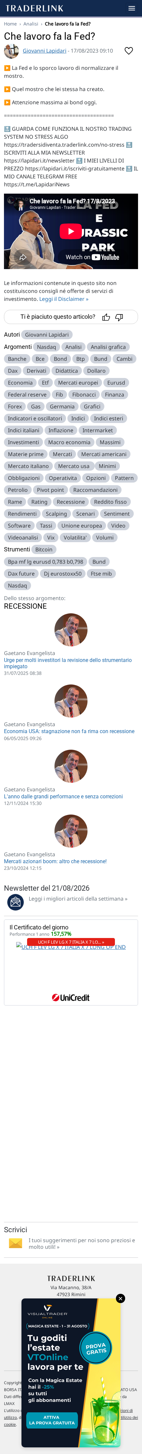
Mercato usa (74, 466)
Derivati (36, 370)
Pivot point (50, 489)
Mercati (62, 454)
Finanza (114, 394)
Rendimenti (22, 513)
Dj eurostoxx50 (63, 573)
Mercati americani (103, 454)
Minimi (107, 466)
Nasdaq (46, 347)
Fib (59, 394)
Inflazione (61, 430)
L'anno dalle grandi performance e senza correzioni (63, 796)
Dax (13, 370)
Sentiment (117, 513)
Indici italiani (23, 430)
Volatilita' (75, 537)
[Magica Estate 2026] (71, 1372)
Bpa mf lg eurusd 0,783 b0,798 (45, 561)
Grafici (92, 406)
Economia (20, 382)
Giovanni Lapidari (44, 50)
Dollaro (96, 370)
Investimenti (23, 442)
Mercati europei (78, 382)
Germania (62, 406)
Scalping (56, 513)
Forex (15, 406)
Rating (39, 501)
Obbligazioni (24, 478)
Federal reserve (27, 394)
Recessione (71, 501)
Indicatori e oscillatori (35, 418)
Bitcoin (44, 549)
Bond (60, 358)
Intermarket (98, 430)
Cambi (124, 358)
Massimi (110, 442)
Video (118, 525)
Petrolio (18, 489)
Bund (100, 358)
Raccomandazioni (95, 489)
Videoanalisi (23, 537)
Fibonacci (84, 394)
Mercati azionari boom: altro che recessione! (55, 861)
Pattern (124, 478)
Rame (15, 501)
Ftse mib (101, 573)
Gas (36, 406)
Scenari (85, 513)
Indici (78, 418)
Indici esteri (108, 418)
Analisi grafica (108, 347)
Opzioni (96, 478)
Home (10, 24)
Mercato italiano (28, 466)
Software (19, 525)
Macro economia (69, 442)
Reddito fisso (110, 501)
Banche (17, 358)
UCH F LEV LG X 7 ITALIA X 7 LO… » (71, 942)
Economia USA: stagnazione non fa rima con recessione (69, 731)
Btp (80, 358)
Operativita (63, 478)
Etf (45, 382)
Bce (40, 358)
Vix (50, 537)
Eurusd (116, 382)
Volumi (105, 537)
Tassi (46, 525)
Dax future (21, 573)
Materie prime (26, 454)
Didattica (66, 370)
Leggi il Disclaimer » (64, 299)
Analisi (30, 24)
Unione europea (81, 525)
